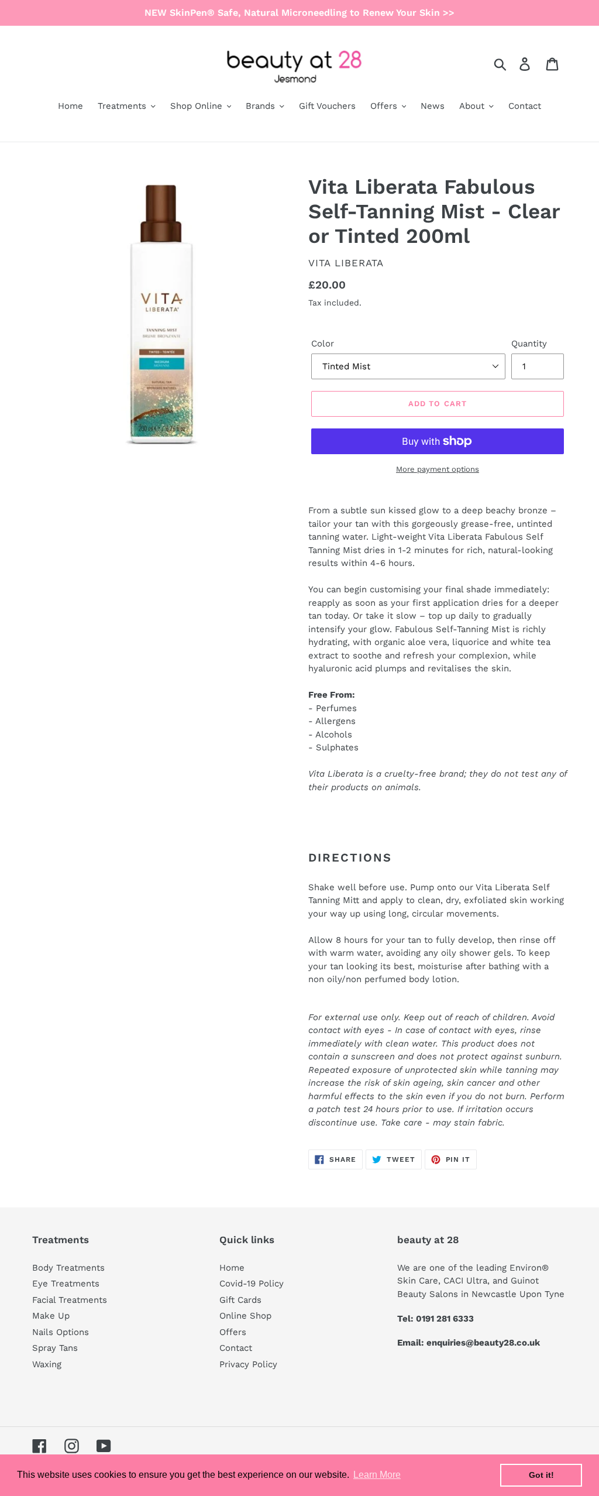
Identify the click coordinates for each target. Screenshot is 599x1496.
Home (232, 1267)
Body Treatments (68, 1267)
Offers (232, 1332)
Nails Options (60, 1332)
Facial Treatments (69, 1300)
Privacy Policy (248, 1364)
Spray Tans (55, 1348)
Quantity (529, 343)
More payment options (437, 469)
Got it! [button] (541, 1475)
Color (322, 343)
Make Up (51, 1315)
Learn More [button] (377, 1475)
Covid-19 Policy (251, 1283)
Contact (235, 1348)
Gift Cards (240, 1300)
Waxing (46, 1364)
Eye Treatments (65, 1283)
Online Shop (245, 1315)
